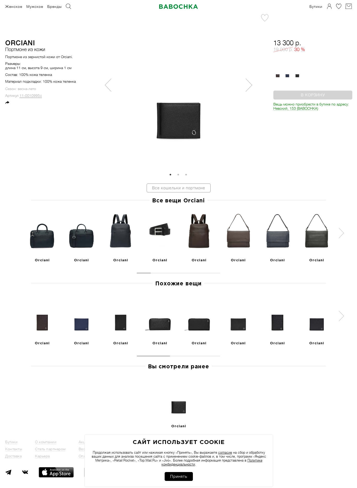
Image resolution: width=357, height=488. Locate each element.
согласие (225, 452)
